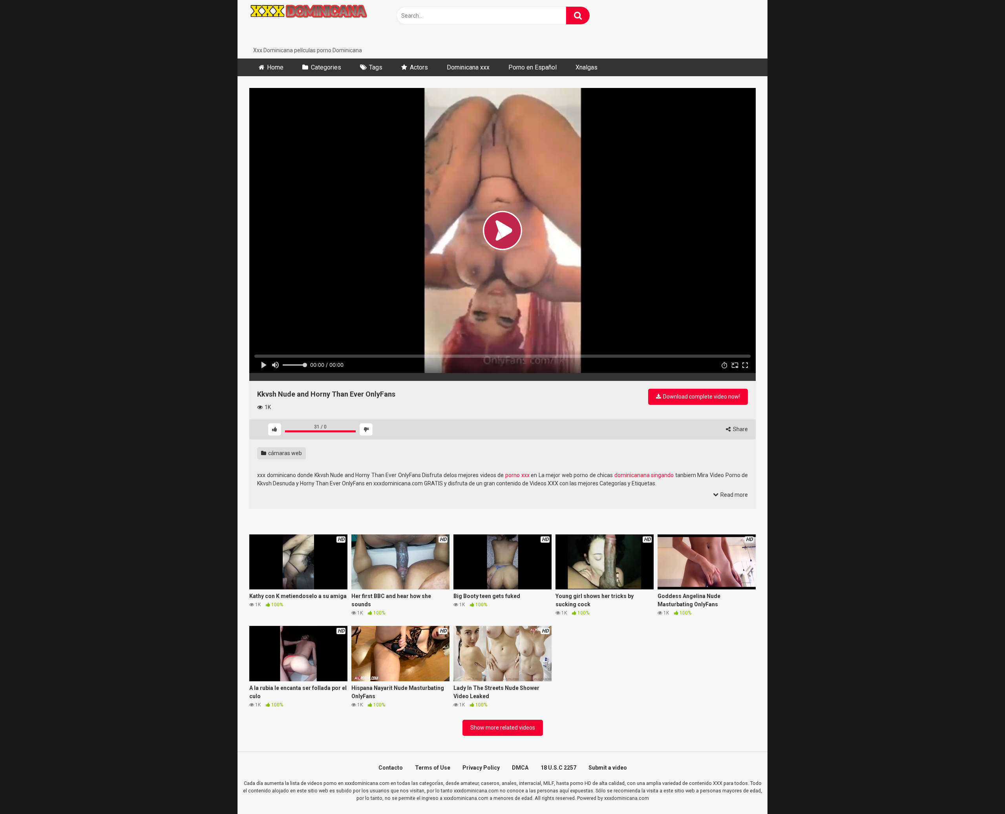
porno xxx (517, 475)
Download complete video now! (701, 396)
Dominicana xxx (468, 67)
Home (275, 67)
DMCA (520, 768)
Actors (419, 67)
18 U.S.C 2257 (558, 768)
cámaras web (284, 453)
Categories (326, 67)
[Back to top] (978, 790)
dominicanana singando (644, 475)
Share (740, 429)
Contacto (390, 768)
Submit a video (607, 768)
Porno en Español (532, 67)
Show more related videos (502, 727)
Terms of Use (432, 768)
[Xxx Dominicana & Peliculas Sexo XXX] (308, 23)
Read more (733, 495)
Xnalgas (587, 67)
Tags (375, 67)
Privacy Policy (481, 768)
